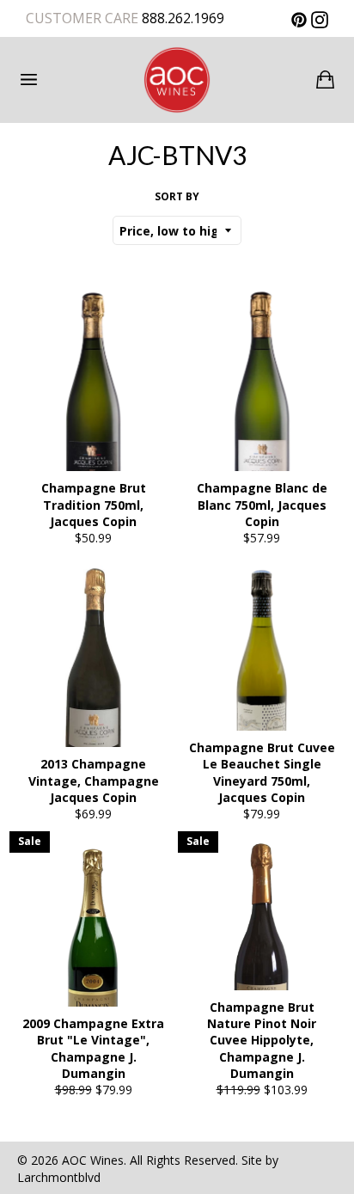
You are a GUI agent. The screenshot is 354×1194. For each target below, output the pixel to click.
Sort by (177, 197)
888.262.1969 (181, 18)
